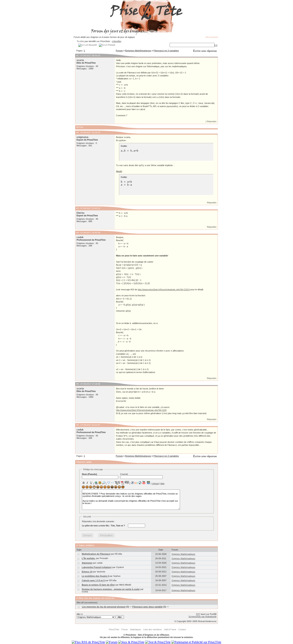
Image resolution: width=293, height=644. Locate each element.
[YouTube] (144, 482)
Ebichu (80, 213)
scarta (80, 60)
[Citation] (108, 482)
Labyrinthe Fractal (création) (97, 567)
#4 (77, 232)
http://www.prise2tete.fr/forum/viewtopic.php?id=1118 (141, 410)
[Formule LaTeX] (117, 482)
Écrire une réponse (205, 50)
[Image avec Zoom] (103, 482)
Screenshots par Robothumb (202, 616)
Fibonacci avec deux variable (147, 607)
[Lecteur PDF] (122, 482)
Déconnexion (211, 37)
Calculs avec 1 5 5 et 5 (93, 580)
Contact (182, 629)
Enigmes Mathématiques (138, 50)
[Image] (99, 482)
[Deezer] (136, 482)
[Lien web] (96, 482)
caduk (80, 237)
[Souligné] (91, 482)
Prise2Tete (114, 629)
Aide (162, 483)
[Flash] (132, 482)
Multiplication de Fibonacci (96, 554)
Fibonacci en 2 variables (166, 50)
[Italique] (87, 482)
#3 (77, 208)
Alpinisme (87, 563)
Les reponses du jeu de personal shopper (104, 607)
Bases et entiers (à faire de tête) (98, 585)
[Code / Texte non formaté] (112, 482)
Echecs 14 (87, 571)
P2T (198, 614)
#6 (77, 425)
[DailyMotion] (148, 482)
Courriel (124, 474)
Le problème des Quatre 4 (95, 576)
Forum (119, 50)
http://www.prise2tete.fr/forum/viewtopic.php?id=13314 (164, 289)
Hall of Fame (170, 629)
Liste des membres (152, 629)
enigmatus (82, 137)
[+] (215, 45)
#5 (77, 384)
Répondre (211, 121)
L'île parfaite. (88, 558)
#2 (77, 132)
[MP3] (140, 482)
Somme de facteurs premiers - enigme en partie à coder (111, 589)
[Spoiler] (127, 482)
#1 (77, 55)
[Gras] (83, 482)
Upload (155, 483)
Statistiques (135, 629)
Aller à (80, 614)
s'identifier (116, 41)
